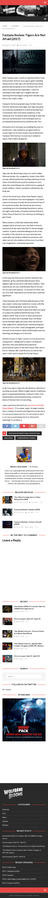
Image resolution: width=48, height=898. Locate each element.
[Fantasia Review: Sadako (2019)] (7, 512)
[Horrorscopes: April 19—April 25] (7, 621)
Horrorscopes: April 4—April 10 (27, 656)
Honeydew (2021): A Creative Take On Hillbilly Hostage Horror (29, 607)
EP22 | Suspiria (7, 875)
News (4, 817)
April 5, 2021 (19, 659)
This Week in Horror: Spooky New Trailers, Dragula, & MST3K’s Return (29, 645)
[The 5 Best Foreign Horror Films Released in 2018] (7, 499)
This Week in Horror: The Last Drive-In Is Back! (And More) (29, 632)
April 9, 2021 (19, 648)
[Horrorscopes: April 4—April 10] (7, 658)
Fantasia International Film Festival (24, 433)
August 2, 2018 (10, 45)
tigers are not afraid (26, 438)
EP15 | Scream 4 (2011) (11, 883)
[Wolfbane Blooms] (24, 15)
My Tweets (6, 689)
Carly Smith (23, 45)
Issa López (8, 438)
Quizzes (5, 821)
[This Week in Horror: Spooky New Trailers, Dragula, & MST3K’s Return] (7, 646)
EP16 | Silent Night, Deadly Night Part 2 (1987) (19, 879)
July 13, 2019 (20, 512)
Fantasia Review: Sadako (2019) (27, 509)
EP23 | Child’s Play (9, 867)
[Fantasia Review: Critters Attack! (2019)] (7, 524)
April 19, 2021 (20, 621)
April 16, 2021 (20, 636)
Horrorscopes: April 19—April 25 (27, 619)
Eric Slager (30, 527)
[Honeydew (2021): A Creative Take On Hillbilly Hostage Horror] (7, 609)
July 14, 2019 (20, 527)
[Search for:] (24, 676)
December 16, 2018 (22, 502)
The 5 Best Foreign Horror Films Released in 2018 (27, 498)
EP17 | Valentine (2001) (11, 871)
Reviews (5, 825)
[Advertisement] (24, 761)
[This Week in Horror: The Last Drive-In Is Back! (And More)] (7, 634)
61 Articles (34, 467)
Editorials (5, 809)
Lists (4, 813)
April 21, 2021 (20, 611)
